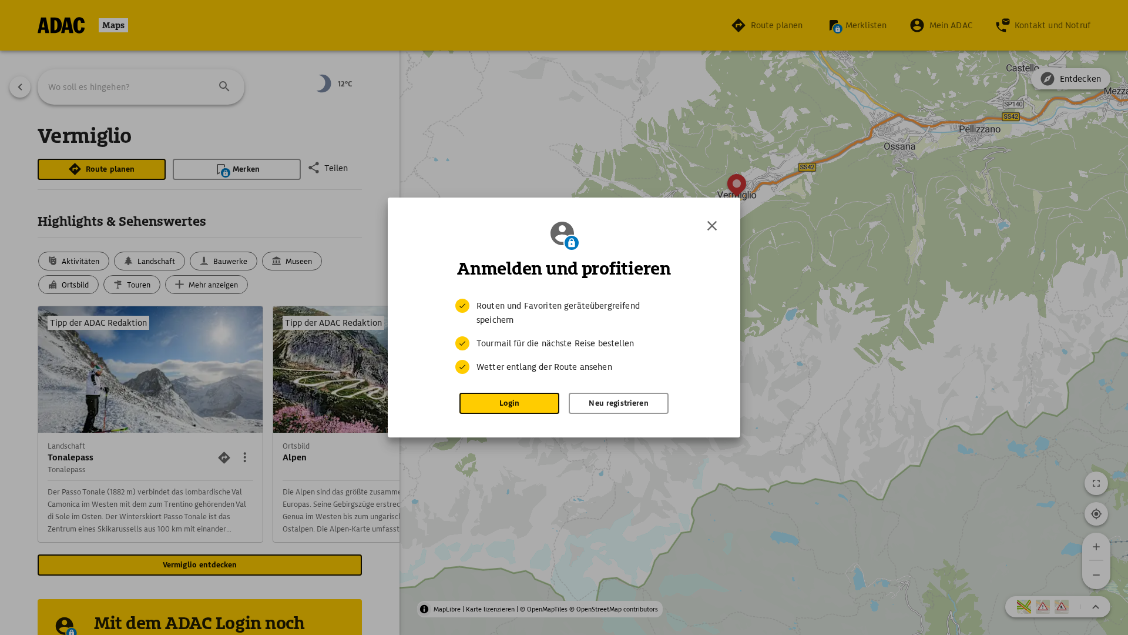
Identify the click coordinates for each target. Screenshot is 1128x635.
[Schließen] (712, 226)
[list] (564, 336)
